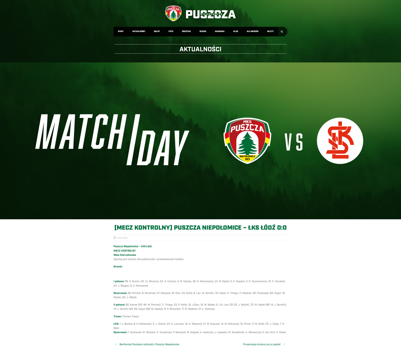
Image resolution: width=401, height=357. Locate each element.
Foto (171, 31)
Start (121, 31)
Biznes (203, 31)
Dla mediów (252, 31)
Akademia (219, 31)
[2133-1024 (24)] (200, 140)
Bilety (270, 31)
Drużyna (186, 31)
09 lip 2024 (122, 238)
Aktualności (138, 31)
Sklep (157, 31)
